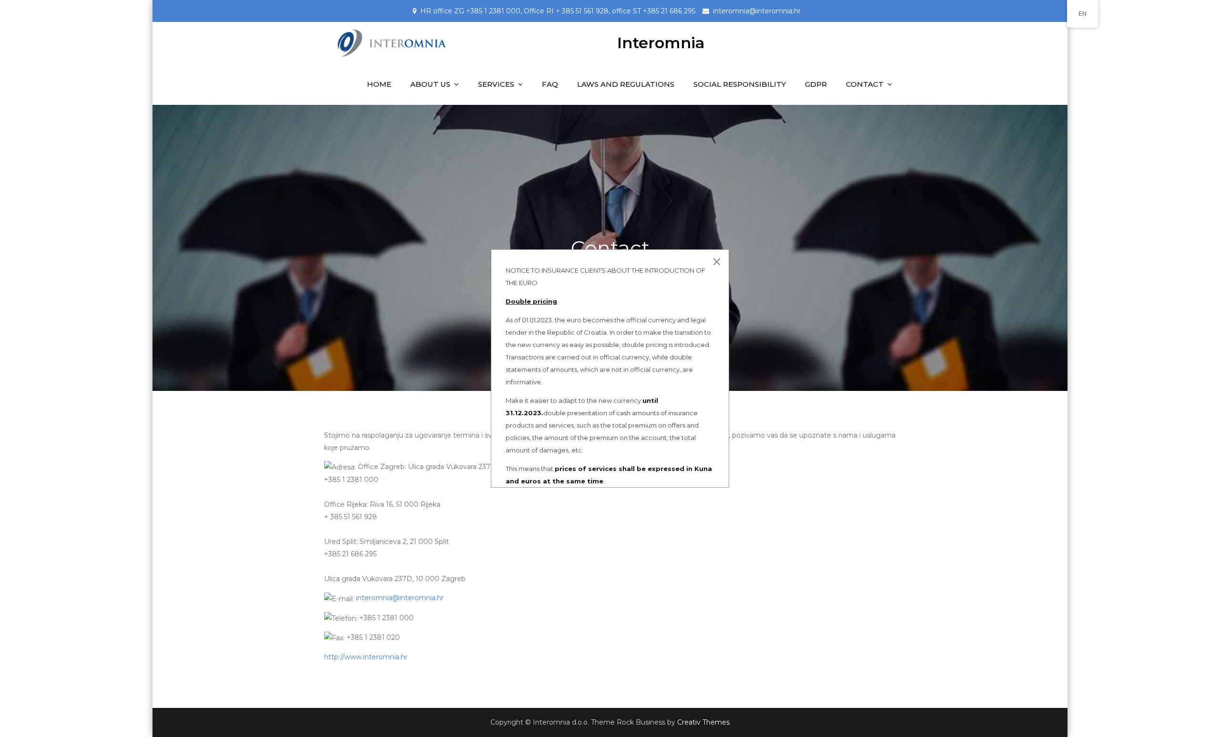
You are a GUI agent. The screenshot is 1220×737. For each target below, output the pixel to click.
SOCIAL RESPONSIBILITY (739, 84)
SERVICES (496, 84)
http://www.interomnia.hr (365, 657)
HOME (379, 84)
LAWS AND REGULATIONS (625, 84)
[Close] (717, 262)
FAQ (550, 84)
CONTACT (865, 84)
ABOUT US (430, 84)
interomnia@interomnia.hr (757, 11)
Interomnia (661, 42)
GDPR (816, 84)
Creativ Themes (703, 722)
